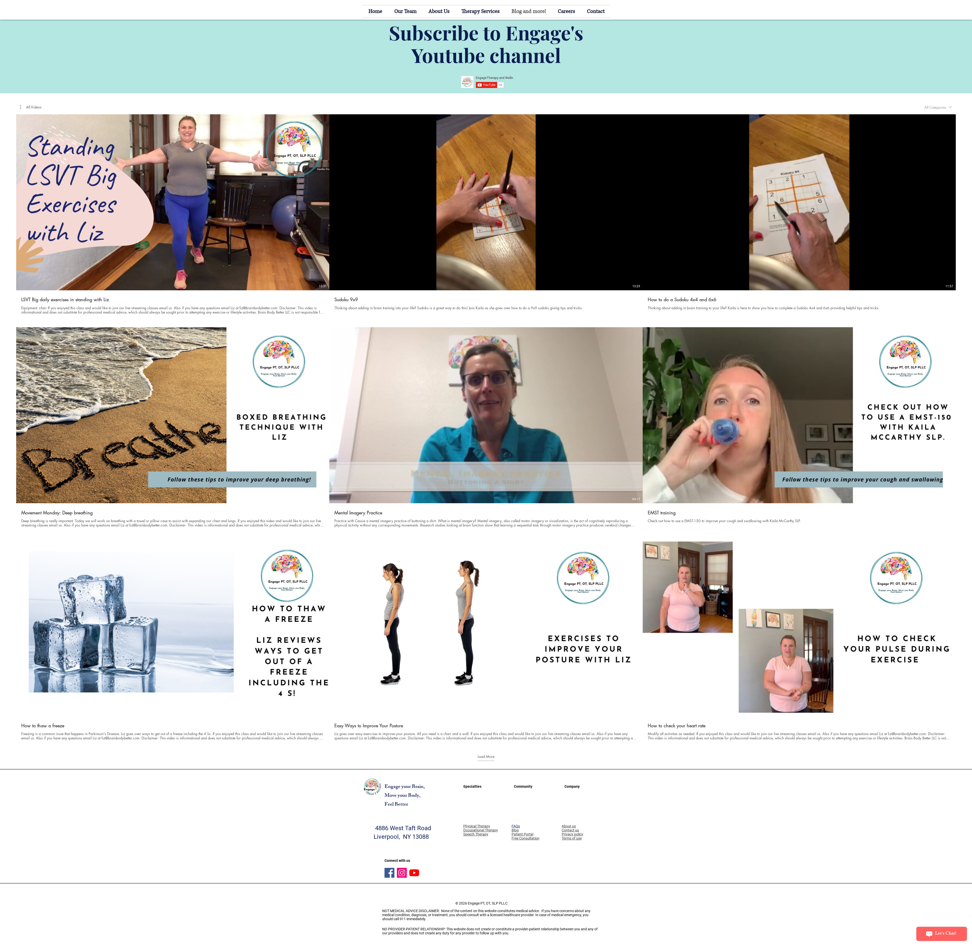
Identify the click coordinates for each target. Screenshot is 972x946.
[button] (31, 107)
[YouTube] (414, 873)
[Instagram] (402, 873)
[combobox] (938, 107)
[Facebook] (389, 873)
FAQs (516, 826)
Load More (486, 756)
